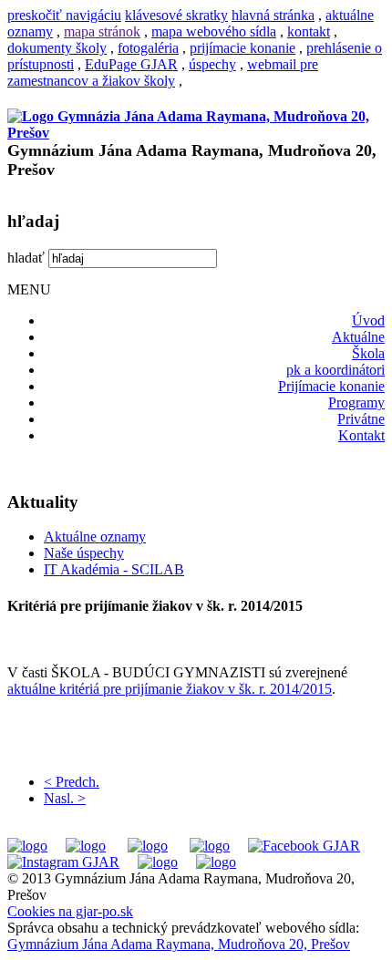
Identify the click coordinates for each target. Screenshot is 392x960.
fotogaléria (148, 48)
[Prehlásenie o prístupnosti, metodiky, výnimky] (216, 862)
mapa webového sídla (213, 31)
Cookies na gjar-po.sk (70, 911)
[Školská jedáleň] (148, 845)
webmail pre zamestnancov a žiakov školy (162, 72)
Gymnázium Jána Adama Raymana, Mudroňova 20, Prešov (178, 944)
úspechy (212, 64)
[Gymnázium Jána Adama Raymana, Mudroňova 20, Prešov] (196, 132)
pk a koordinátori (335, 369)
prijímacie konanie (242, 48)
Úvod (368, 320)
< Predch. (71, 782)
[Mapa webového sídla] (158, 862)
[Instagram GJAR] (63, 862)
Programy (356, 402)
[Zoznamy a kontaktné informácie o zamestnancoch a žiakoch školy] (210, 845)
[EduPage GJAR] (27, 845)
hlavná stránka (273, 15)
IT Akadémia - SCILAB (114, 569)
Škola (368, 353)
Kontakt (361, 435)
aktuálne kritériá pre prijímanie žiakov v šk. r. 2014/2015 (169, 689)
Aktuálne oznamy (95, 536)
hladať (26, 257)
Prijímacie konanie (331, 386)
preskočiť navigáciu (64, 15)
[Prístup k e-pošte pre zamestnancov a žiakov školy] (86, 845)
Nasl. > (65, 798)
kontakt (308, 31)
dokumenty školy (57, 48)
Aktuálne (358, 337)
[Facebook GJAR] (304, 845)
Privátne (361, 419)
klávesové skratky (176, 15)
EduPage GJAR (131, 64)
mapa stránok (102, 31)
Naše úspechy (84, 553)
